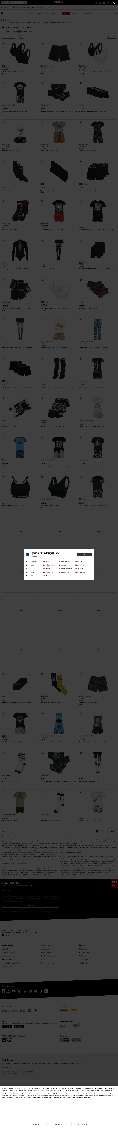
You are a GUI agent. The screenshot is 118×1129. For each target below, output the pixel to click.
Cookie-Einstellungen (30, 1097)
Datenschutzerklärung (84, 1097)
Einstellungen (82, 1124)
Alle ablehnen (59, 1124)
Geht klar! (36, 1124)
